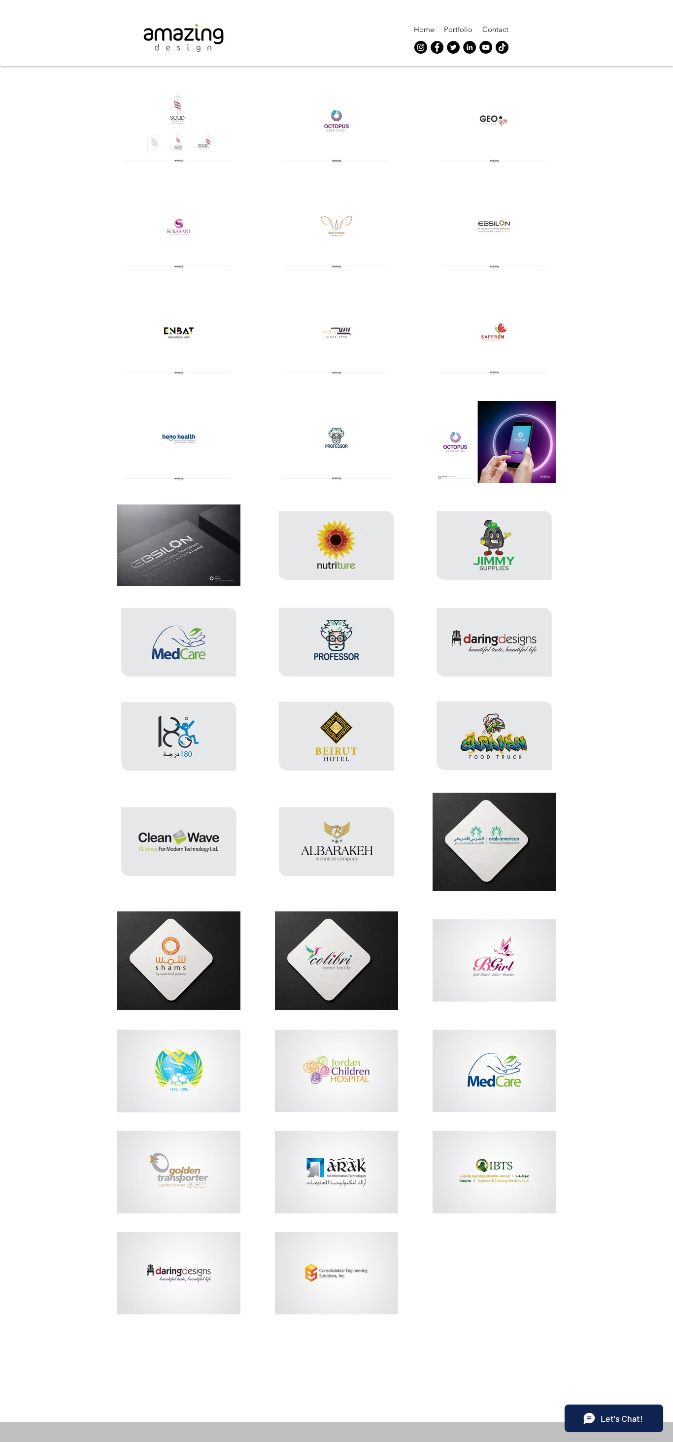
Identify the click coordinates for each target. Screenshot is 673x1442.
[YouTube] (485, 47)
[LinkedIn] (469, 47)
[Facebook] (437, 47)
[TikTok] (502, 47)
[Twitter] (453, 47)
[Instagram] (420, 47)
